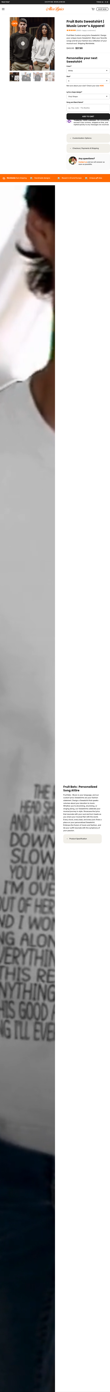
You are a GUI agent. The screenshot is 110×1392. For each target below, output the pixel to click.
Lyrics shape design (74, 92)
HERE (101, 86)
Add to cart (88, 116)
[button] (3, 9)
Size (68, 76)
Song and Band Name (74, 102)
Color (68, 66)
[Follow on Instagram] (107, 2)
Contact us (14, 2)
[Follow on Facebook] (105, 2)
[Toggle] (71, 138)
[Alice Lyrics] (55, 9)
